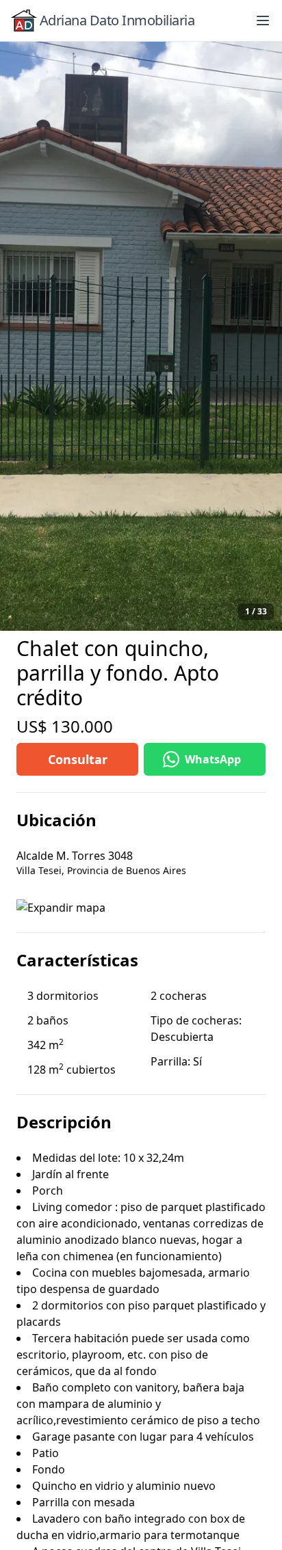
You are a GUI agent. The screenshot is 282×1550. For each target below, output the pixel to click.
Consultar (77, 759)
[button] (263, 20)
